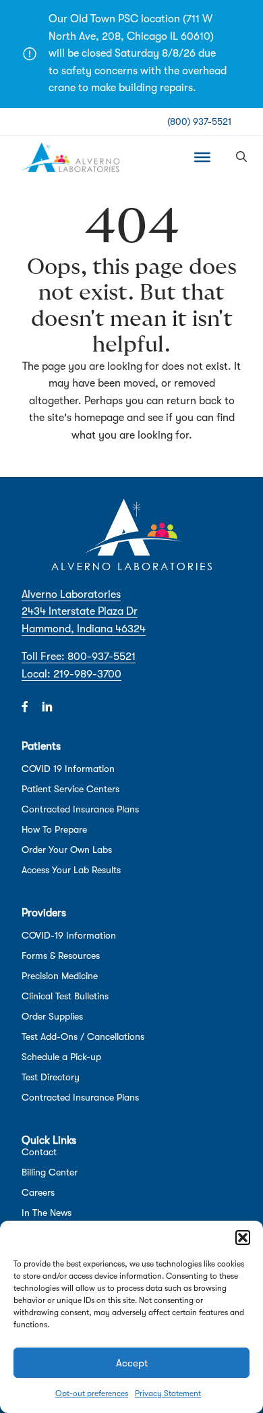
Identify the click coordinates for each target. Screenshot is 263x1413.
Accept (132, 1363)
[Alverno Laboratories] (70, 157)
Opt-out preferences (91, 1393)
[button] (243, 1237)
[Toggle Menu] (202, 157)
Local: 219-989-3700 (71, 674)
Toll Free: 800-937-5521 (79, 656)
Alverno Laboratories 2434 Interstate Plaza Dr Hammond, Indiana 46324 (84, 611)
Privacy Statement (168, 1393)
